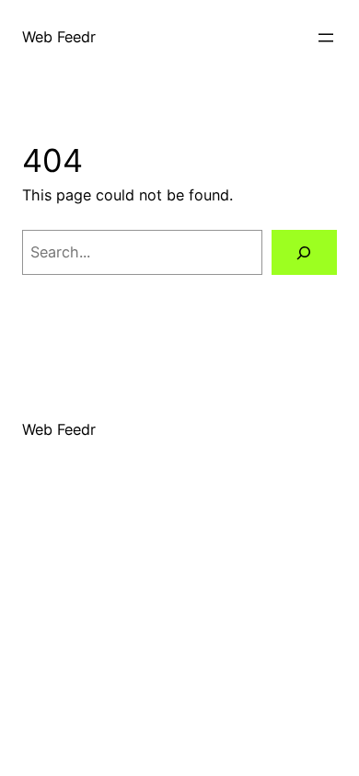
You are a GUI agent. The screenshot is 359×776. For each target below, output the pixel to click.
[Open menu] (326, 38)
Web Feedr (59, 37)
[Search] (304, 253)
